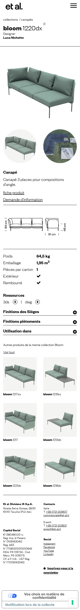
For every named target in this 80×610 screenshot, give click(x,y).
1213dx (52, 439)
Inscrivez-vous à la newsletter (58, 570)
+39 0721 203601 (56, 525)
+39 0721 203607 (56, 511)
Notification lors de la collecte (30, 604)
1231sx (52, 393)
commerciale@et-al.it (56, 515)
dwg (28, 301)
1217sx (12, 393)
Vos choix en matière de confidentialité (44, 596)
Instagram (49, 543)
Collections (10, 19)
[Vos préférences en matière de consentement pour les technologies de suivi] (72, 602)
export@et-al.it (52, 528)
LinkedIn (49, 554)
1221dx (12, 485)
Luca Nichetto (13, 37)
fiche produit (13, 192)
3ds (6, 301)
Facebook (49, 546)
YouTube (49, 550)
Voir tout (9, 351)
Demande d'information (23, 199)
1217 (10, 439)
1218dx (52, 485)
